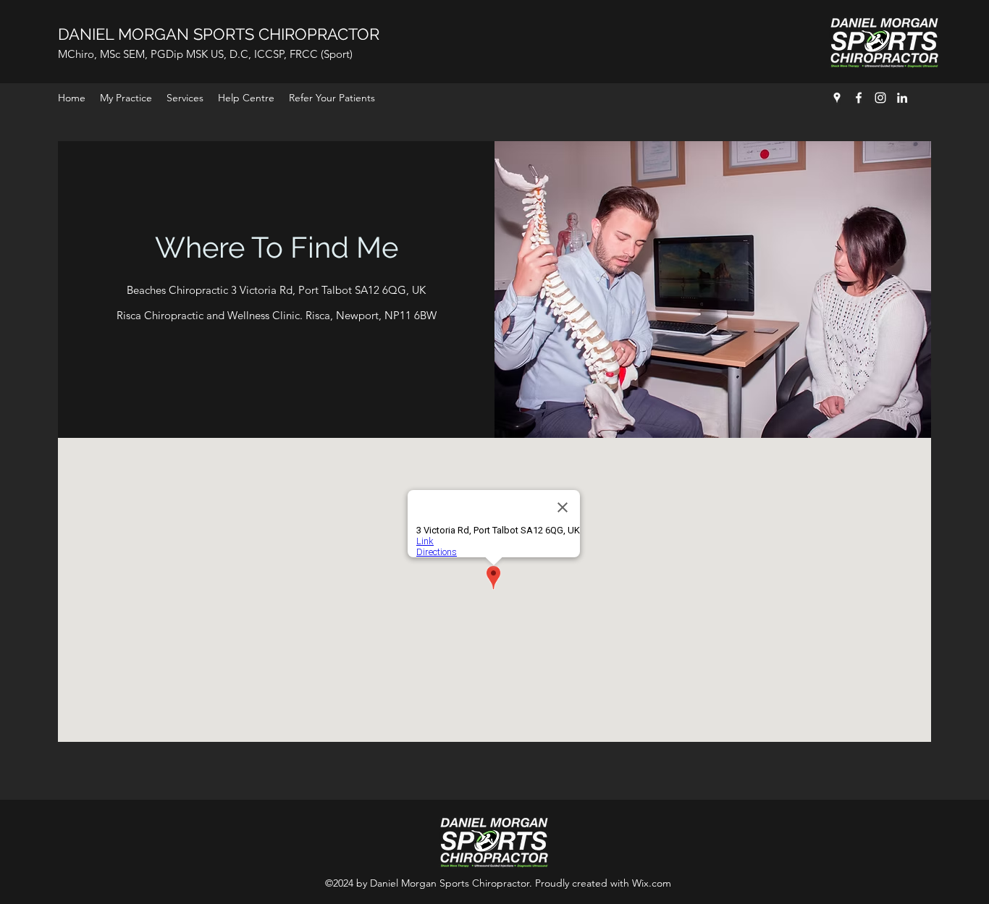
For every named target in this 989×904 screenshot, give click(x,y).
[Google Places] (837, 97)
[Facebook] (858, 97)
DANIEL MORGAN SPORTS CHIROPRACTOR (218, 34)
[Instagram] (880, 97)
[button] (185, 98)
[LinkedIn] (902, 97)
